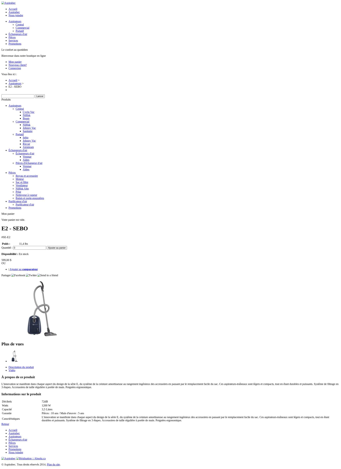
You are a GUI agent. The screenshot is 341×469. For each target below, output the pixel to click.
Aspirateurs (15, 21)
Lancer (39, 96)
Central (20, 24)
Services (13, 40)
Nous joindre (16, 15)
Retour (5, 424)
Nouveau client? (18, 64)
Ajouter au (24, 269)
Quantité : (6, 247)
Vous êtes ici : (9, 74)
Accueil (13, 8)
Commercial (22, 27)
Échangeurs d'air (18, 34)
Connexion (15, 68)
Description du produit (21, 367)
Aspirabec (14, 12)
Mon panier (15, 61)
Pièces (12, 37)
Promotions (15, 43)
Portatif (20, 30)
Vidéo (12, 370)
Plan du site (53, 464)
